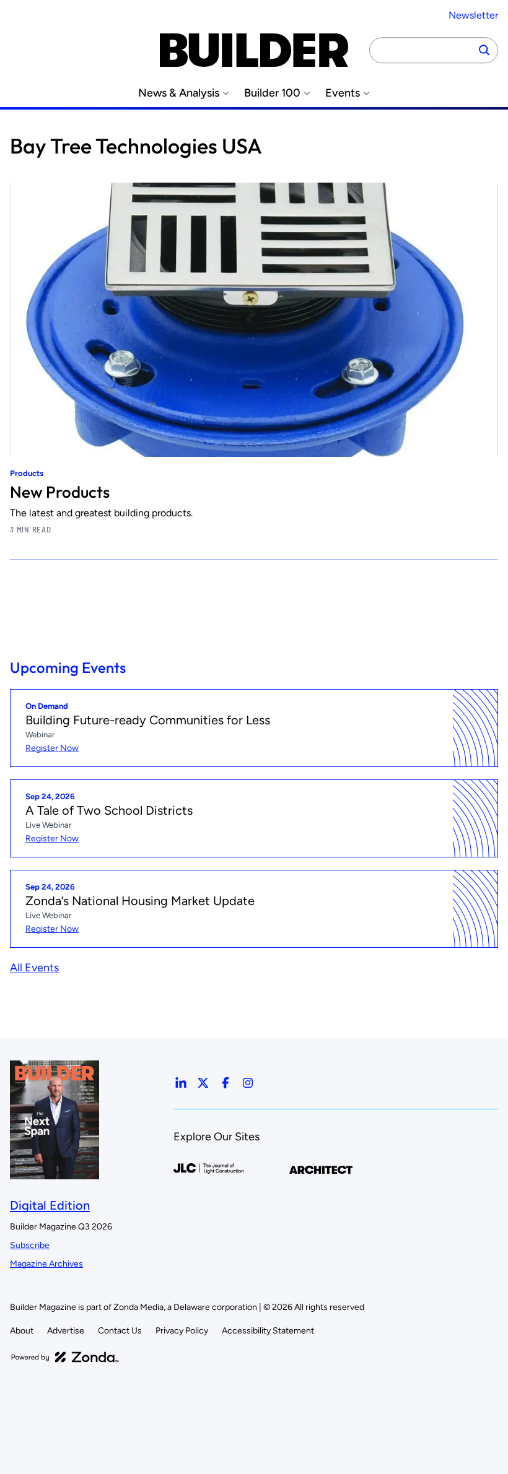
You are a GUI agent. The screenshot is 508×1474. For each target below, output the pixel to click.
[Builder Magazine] (254, 50)
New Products (60, 492)
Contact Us (120, 1330)
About (21, 1330)
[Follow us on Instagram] (247, 1082)
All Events (34, 967)
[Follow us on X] (203, 1082)
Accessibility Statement (268, 1330)
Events (342, 93)
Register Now (52, 748)
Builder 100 (272, 93)
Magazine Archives (46, 1264)
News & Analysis (178, 93)
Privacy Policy (181, 1330)
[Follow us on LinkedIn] (180, 1082)
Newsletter (473, 15)
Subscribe (30, 1245)
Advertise (65, 1330)
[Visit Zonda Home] (65, 1357)
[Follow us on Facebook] (225, 1082)
